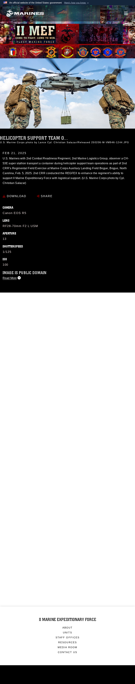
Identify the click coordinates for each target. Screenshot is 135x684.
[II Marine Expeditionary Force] (25, 13)
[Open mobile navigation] (126, 13)
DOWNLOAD (16, 196)
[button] (76, 3)
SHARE (46, 196)
